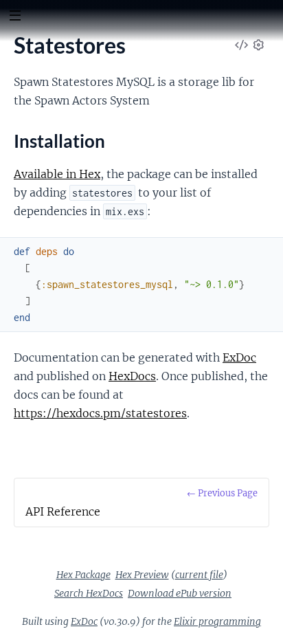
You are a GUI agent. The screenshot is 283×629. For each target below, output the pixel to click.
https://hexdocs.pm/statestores (100, 413)
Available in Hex (57, 174)
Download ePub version (179, 593)
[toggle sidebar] (15, 17)
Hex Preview (142, 575)
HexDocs (132, 376)
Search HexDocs (88, 593)
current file (199, 575)
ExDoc (239, 357)
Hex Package (83, 575)
